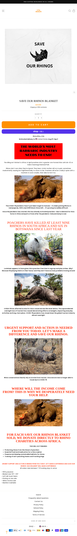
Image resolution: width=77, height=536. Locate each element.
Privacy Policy (38, 505)
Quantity (38, 114)
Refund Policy (38, 508)
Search (38, 495)
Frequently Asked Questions (38, 498)
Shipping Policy (38, 511)
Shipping (33, 107)
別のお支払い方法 (38, 136)
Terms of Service (38, 515)
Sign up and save (38, 521)
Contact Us (38, 501)
